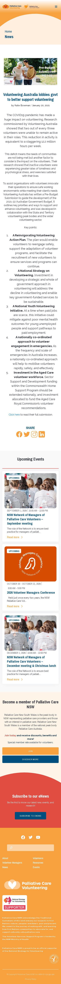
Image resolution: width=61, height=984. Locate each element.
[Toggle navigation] (56, 6)
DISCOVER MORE (30, 759)
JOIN (30, 751)
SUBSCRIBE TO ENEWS (30, 816)
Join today (10, 735)
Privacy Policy (30, 979)
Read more (13, 537)
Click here (14, 414)
